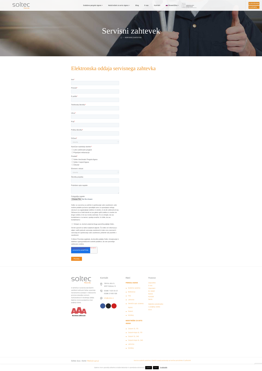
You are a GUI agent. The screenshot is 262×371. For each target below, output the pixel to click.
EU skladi (151, 291)
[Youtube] (114, 305)
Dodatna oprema (134, 288)
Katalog (131, 315)
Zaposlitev (152, 283)
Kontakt (151, 296)
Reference (131, 292)
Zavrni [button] (156, 367)
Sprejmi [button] (148, 367)
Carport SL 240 (133, 336)
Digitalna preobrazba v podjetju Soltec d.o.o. (155, 307)
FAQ (129, 296)
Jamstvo (131, 299)
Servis (150, 299)
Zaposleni (151, 288)
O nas (150, 285)
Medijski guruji (93, 361)
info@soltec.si (109, 298)
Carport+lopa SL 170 (135, 332)
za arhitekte (253, 7)
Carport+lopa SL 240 (135, 340)
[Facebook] (102, 305)
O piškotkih (187, 360)
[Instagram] (108, 305)
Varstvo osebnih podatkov (142, 360)
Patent (130, 311)
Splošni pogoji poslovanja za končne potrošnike (167, 360)
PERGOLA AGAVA (132, 283)
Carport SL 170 (133, 328)
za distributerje (254, 3)
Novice (150, 294)
